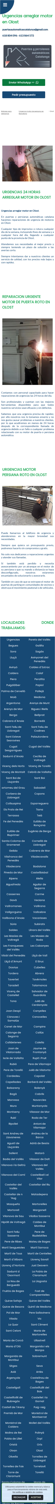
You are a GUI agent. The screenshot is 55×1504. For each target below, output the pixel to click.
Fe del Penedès (13, 821)
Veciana (39, 900)
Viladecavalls (39, 856)
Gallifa (39, 645)
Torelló (39, 1472)
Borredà (39, 721)
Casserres (13, 894)
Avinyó (13, 667)
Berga (13, 715)
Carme (39, 894)
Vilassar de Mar (39, 1112)
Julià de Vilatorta (40, 1070)
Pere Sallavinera (39, 1312)
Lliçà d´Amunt (13, 961)
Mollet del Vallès (39, 1423)
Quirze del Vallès (39, 1301)
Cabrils (39, 1094)
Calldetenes (13, 1042)
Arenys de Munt (40, 703)
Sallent (13, 1153)
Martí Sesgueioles (13, 1247)
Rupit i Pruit (39, 1058)
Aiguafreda (13, 884)
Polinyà (39, 1432)
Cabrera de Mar (39, 850)
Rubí (13, 1118)
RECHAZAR (19, 1497)
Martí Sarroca (39, 1247)
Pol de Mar (13, 1312)
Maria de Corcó (13, 1340)
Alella (39, 878)
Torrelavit (40, 1466)
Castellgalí (13, 1387)
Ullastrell (39, 1340)
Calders (13, 673)
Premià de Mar (13, 1413)
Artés (39, 1372)
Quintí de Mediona (39, 1306)
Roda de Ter (39, 1118)
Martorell (13, 1210)
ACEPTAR (35, 1497)
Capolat (39, 1076)
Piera (13, 679)
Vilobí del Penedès (13, 955)
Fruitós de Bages (13, 1291)
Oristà (13, 1444)
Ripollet (13, 1124)
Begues (13, 645)
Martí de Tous (13, 1253)
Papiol (39, 685)
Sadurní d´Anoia (13, 756)
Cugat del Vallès (39, 746)
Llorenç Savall (39, 1259)
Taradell (13, 985)
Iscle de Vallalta (13, 1058)
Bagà (13, 1094)
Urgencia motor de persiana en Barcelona (31, 112)
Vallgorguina (13, 912)
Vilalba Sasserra (39, 1216)
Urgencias (13, 639)
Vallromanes (13, 906)
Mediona (39, 697)
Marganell (39, 1210)
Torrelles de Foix (13, 1466)
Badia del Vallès (13, 1159)
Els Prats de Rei (13, 809)
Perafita (39, 679)
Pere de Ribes (13, 1241)
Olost (39, 1450)
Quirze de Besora (13, 1306)
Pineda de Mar (13, 872)
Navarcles (39, 1100)
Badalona (39, 866)
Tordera (13, 973)
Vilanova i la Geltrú (13, 1165)
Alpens (13, 878)
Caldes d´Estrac (39, 667)
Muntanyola (39, 1106)
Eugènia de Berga (39, 831)
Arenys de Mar (13, 709)
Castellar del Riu (39, 1184)
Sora (13, 651)
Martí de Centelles (40, 1253)
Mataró (39, 1153)
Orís (39, 1444)
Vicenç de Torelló (39, 766)
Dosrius (13, 967)
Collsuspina (13, 803)
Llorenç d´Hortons (13, 1265)
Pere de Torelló (13, 1070)
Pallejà (39, 691)
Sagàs (39, 651)
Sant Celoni (13, 1330)
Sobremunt (39, 1356)
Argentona (13, 703)
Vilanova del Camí (13, 1175)
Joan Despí (13, 1011)
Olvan (13, 1450)
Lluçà (13, 657)
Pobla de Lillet (13, 1438)
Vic (39, 1318)
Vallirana (39, 906)
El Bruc (39, 961)
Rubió (13, 1064)
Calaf (39, 673)
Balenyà (39, 1088)
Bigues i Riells (39, 709)
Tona (13, 1001)
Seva (39, 1366)
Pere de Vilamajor (39, 1064)
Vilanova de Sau (13, 1216)
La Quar (13, 1324)
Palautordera (39, 736)
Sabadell (39, 788)
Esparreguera (39, 803)
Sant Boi (39, 778)
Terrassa (13, 815)
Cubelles (39, 967)
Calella (39, 1042)
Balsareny (13, 1088)
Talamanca (39, 985)
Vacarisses (39, 918)
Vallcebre (39, 912)
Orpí (39, 1438)
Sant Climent (39, 1324)
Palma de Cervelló (13, 691)
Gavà (13, 900)
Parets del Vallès (39, 639)
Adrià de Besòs (39, 1143)
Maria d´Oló (13, 1346)
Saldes (13, 930)
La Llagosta (39, 1281)
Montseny (13, 1112)
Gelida (13, 850)
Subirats (39, 924)
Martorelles (39, 1204)
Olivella (13, 1456)
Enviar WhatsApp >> (21, 82)
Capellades (13, 1082)
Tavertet (13, 979)
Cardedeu (13, 1076)
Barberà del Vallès (40, 1082)
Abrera (39, 973)
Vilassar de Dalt (39, 1159)
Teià (39, 815)
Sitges (13, 1366)
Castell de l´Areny (13, 1407)
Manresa (13, 1100)
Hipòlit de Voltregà (13, 1222)
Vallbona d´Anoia (13, 918)
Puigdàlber (13, 685)
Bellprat (39, 715)
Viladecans (13, 866)
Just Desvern (39, 1265)
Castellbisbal (39, 872)
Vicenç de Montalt (13, 772)
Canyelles (39, 1011)
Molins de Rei (13, 1432)
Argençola (13, 1378)
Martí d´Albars (13, 1259)
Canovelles (39, 1017)
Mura (13, 1106)
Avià (13, 1372)
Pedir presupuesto (24, 95)
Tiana (39, 809)
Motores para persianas (6, 112)
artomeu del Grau (13, 788)
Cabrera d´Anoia (13, 721)
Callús (40, 1032)
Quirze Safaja (13, 1301)
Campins (40, 1026)
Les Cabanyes (39, 946)
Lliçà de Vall (39, 955)
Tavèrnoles (39, 979)
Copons (39, 793)
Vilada (13, 1318)
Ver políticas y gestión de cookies (27, 1492)
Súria (13, 924)
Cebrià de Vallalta (39, 772)
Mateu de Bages (39, 1241)
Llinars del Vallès (39, 930)
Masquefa (13, 1204)
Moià (13, 697)
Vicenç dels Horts (13, 766)
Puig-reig (39, 1407)
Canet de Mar (13, 1026)
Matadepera (39, 1194)
